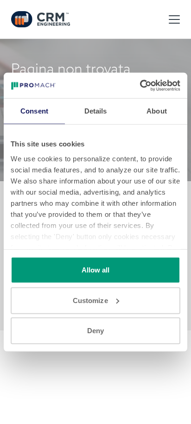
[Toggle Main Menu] (174, 19)
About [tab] (156, 111)
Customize (90, 300)
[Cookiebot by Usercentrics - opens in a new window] (139, 85)
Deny (95, 331)
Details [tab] (95, 111)
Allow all (96, 270)
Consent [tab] (34, 111)
